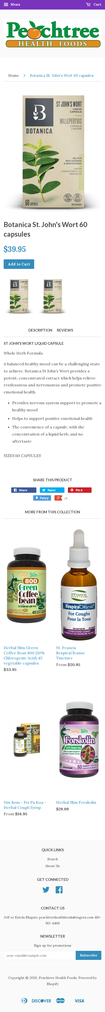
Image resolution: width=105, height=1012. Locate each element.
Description (40, 330)
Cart (97, 4)
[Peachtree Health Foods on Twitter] (46, 891)
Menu (15, 4)
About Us (52, 866)
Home (13, 75)
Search (52, 859)
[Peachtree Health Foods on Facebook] (59, 891)
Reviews (65, 330)
